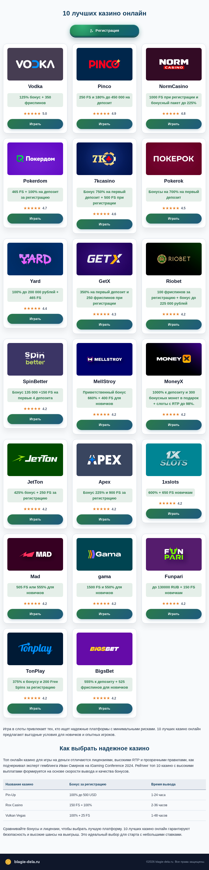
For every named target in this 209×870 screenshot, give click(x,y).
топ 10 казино (161, 766)
